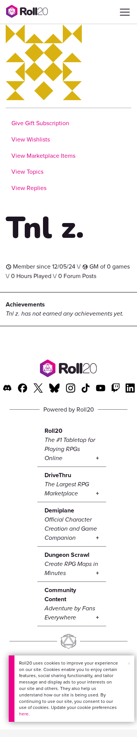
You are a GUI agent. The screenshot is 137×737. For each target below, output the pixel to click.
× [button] (129, 663)
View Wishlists (30, 139)
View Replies (28, 188)
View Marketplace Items (43, 155)
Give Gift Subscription (40, 123)
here (24, 713)
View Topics (27, 171)
